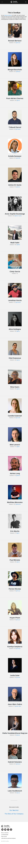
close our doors (8, 15)
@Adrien (18, 186)
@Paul (18, 100)
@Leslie (18, 677)
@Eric (18, 533)
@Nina (18, 388)
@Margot (18, 71)
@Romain (18, 42)
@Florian (18, 590)
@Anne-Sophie (18, 215)
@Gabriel (18, 764)
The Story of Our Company (14, 814)
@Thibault (18, 129)
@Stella (18, 735)
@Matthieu (18, 504)
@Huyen (18, 619)
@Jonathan (18, 302)
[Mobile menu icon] (2, 2)
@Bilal (18, 446)
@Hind (18, 360)
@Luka (18, 792)
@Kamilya (18, 648)
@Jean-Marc (18, 706)
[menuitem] (8, 833)
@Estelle (18, 158)
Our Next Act (14, 810)
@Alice (18, 331)
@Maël (18, 244)
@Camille (18, 417)
